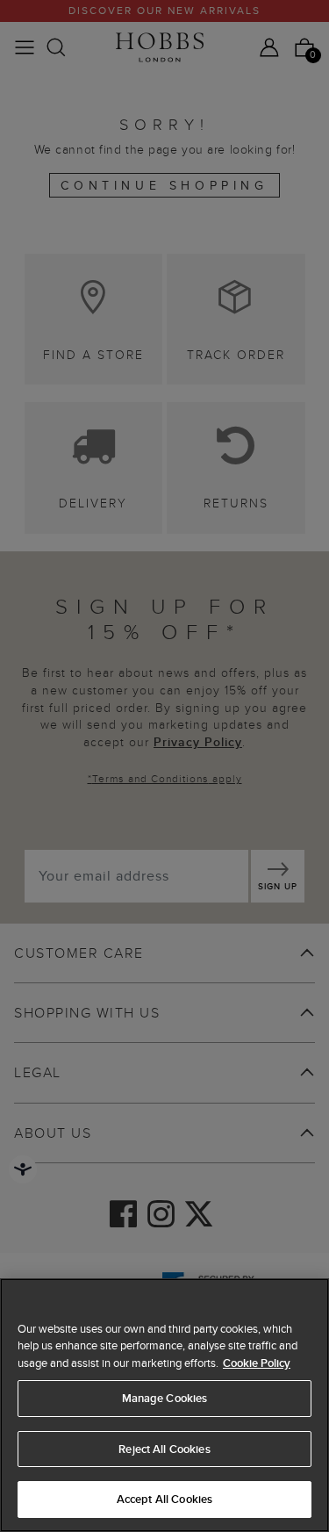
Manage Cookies (165, 1398)
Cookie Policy (256, 1363)
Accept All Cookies (164, 1499)
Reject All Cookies (164, 1449)
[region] (164, 1405)
